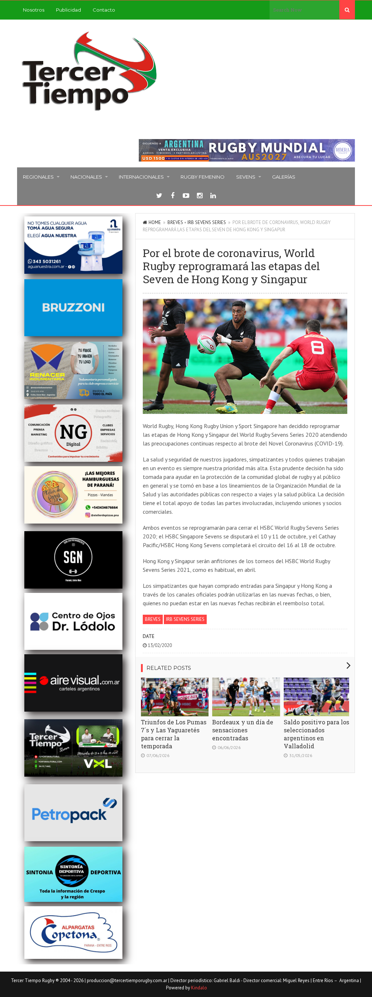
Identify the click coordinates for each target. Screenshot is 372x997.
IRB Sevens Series (206, 222)
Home (155, 222)
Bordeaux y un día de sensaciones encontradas (242, 730)
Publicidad (68, 10)
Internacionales (141, 177)
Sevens (245, 177)
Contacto (104, 10)
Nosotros (33, 10)
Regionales (38, 177)
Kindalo (199, 988)
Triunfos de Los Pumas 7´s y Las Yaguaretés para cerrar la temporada (173, 734)
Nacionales (86, 177)
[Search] (347, 9)
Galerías (283, 177)
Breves (175, 222)
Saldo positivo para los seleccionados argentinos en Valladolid (316, 734)
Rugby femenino (203, 177)
